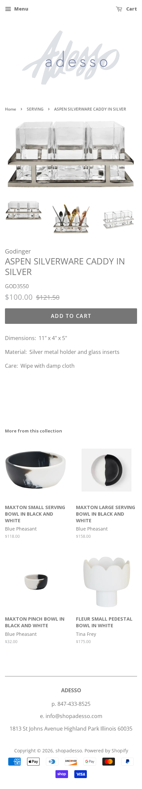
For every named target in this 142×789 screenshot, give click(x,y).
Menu (20, 9)
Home (10, 109)
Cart (131, 9)
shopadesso (68, 750)
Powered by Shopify (106, 750)
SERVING (35, 109)
